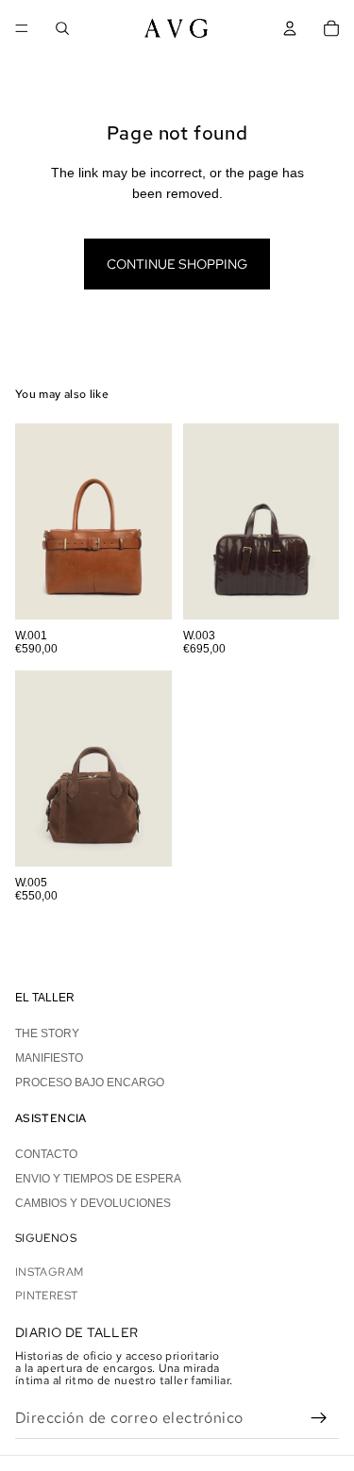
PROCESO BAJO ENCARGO (89, 1083)
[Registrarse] (319, 1418)
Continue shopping (177, 264)
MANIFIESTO (49, 1058)
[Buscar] (62, 28)
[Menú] (21, 28)
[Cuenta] (290, 28)
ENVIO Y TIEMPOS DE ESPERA (98, 1178)
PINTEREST (46, 1296)
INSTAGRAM (49, 1273)
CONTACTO (46, 1154)
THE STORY (47, 1033)
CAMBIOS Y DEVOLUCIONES (93, 1204)
